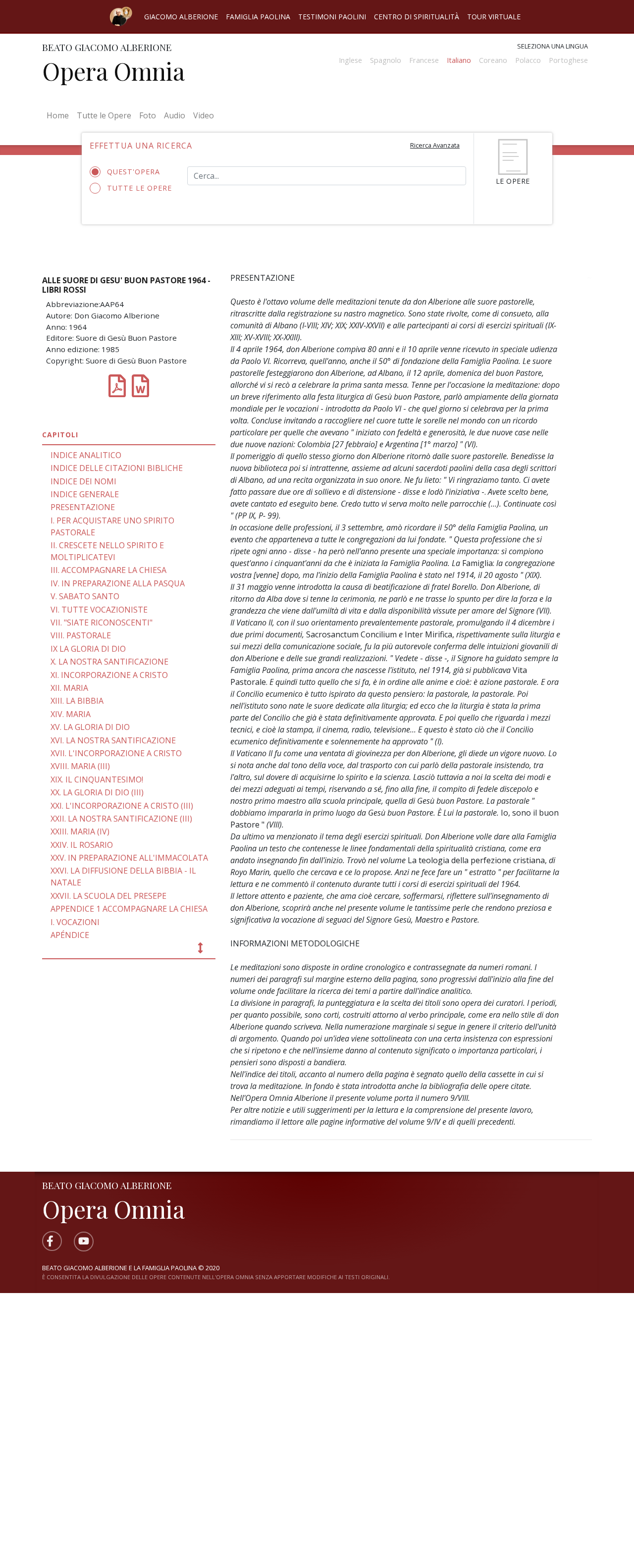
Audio (174, 115)
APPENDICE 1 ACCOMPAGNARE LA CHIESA (129, 908)
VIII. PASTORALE (81, 635)
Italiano (459, 60)
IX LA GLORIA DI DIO (88, 648)
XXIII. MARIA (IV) (80, 831)
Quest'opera (133, 171)
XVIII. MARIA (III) (80, 766)
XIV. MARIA (71, 714)
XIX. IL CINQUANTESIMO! (97, 779)
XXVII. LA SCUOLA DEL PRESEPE (108, 895)
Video (203, 115)
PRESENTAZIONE (83, 507)
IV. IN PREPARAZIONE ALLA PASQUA (118, 583)
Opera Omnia (113, 71)
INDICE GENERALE (85, 494)
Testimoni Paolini (332, 16)
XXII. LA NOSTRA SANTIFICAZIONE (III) (121, 818)
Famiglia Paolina (258, 16)
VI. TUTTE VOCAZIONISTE (99, 609)
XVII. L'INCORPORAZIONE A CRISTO (116, 753)
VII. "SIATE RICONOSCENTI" (102, 622)
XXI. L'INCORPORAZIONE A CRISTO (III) (122, 805)
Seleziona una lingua (552, 46)
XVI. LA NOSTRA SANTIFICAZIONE (113, 740)
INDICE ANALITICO (86, 455)
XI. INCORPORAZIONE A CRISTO (109, 675)
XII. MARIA (69, 687)
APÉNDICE (70, 935)
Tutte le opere (139, 188)
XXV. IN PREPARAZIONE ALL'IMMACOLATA (129, 857)
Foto (147, 115)
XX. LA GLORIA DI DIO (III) (97, 792)
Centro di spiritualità (416, 16)
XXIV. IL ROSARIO (82, 844)
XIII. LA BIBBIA (77, 700)
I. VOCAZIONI (75, 922)
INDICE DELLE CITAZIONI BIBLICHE (117, 468)
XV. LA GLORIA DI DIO (90, 727)
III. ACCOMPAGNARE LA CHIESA (108, 570)
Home (60, 115)
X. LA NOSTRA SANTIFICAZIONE (109, 661)
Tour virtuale (494, 16)
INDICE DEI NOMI (83, 481)
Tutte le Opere (104, 115)
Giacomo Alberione (181, 16)
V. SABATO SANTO (85, 596)
